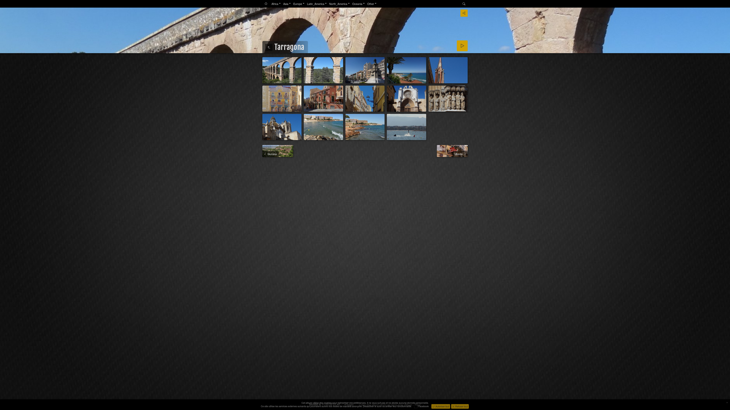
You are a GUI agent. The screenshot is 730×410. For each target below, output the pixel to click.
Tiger (418, 405)
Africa (274, 4)
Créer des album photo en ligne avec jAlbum (385, 405)
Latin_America (315, 4)
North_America (338, 4)
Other (370, 4)
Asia (285, 4)
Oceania (357, 4)
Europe (297, 4)
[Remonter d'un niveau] (268, 47)
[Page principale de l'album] (266, 4)
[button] (4, 405)
